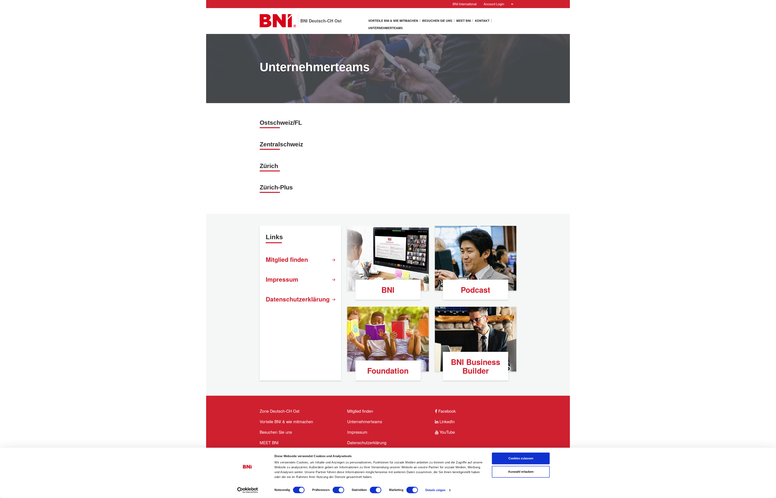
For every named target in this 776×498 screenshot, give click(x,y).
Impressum (282, 279)
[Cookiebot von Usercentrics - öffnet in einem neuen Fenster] (247, 490)
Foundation (388, 370)
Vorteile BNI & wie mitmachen (393, 20)
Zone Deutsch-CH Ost (279, 411)
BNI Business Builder (475, 366)
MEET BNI (463, 20)
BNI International (465, 4)
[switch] (338, 490)
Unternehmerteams (385, 28)
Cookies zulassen (520, 458)
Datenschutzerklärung (298, 299)
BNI (387, 289)
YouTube (446, 432)
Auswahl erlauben (521, 471)
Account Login (494, 4)
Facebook (446, 411)
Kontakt (482, 20)
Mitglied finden (287, 259)
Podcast (475, 289)
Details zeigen (435, 490)
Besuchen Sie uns (437, 20)
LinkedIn (446, 421)
